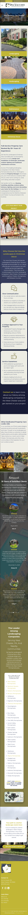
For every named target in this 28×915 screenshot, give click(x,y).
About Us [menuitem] (4, 896)
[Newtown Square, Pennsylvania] (14, 796)
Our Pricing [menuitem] (4, 898)
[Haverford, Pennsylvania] (16, 796)
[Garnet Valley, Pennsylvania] (13, 800)
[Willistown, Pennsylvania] (12, 796)
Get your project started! (14, 846)
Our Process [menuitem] (5, 900)
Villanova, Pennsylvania (14, 703)
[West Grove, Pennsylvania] (6, 800)
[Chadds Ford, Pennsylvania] (9, 800)
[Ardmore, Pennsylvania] (18, 796)
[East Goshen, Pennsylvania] (10, 796)
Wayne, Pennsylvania (14, 756)
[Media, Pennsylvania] (11, 799)
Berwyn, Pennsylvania (14, 693)
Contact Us (9, 1)
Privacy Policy (19, 913)
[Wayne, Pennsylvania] (15, 794)
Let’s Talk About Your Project (14, 207)
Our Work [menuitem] (4, 902)
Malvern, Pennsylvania (14, 691)
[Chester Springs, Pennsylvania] (8, 793)
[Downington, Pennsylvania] (6, 795)
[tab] (9, 612)
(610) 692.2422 (5, 884)
